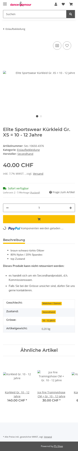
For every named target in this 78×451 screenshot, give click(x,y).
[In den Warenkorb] (39, 219)
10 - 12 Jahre (49, 320)
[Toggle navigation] (5, 2)
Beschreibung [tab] (14, 240)
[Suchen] (70, 14)
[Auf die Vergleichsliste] (57, 45)
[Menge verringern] (7, 208)
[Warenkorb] (71, 4)
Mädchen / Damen (52, 303)
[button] (55, 4)
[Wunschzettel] (63, 4)
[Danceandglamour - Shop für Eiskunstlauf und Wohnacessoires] (21, 4)
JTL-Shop (58, 446)
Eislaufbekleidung (28, 150)
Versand (38, 173)
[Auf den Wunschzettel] (67, 45)
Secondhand (49, 312)
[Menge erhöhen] (70, 208)
